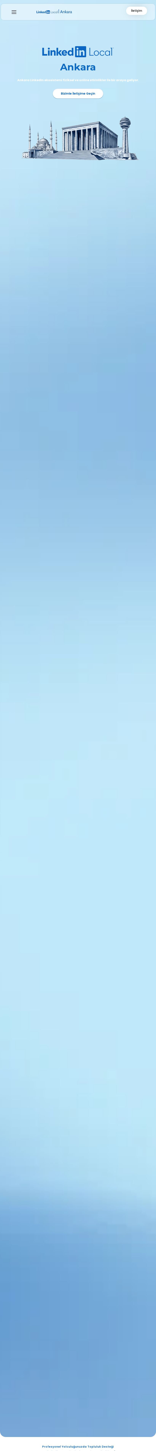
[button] (14, 12)
